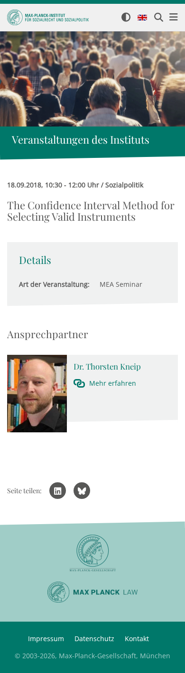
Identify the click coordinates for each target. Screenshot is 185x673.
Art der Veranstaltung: (54, 284)
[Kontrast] (125, 17)
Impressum (46, 638)
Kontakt (137, 638)
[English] (142, 18)
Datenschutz (94, 638)
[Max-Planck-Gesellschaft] (92, 553)
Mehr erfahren (112, 383)
